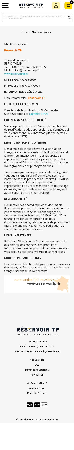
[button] (5, 5)
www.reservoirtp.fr (16, 74)
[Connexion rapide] (56, 5)
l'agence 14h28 (38, 114)
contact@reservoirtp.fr (41, 346)
